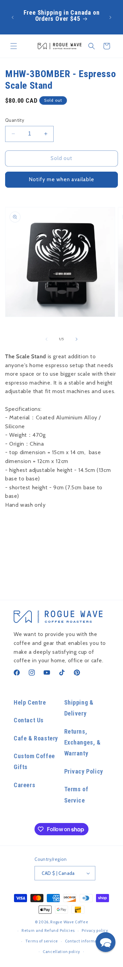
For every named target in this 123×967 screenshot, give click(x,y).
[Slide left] (46, 339)
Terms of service (41, 941)
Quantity (14, 120)
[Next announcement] (110, 17)
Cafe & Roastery (36, 738)
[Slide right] (76, 339)
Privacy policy (95, 930)
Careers (24, 785)
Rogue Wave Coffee (69, 922)
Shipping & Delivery (79, 708)
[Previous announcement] (12, 17)
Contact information (85, 941)
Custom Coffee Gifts (34, 761)
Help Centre (30, 702)
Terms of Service (76, 794)
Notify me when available (61, 179)
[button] (13, 46)
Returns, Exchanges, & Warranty (82, 742)
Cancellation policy (61, 951)
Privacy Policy (83, 771)
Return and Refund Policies (48, 930)
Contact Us (29, 720)
